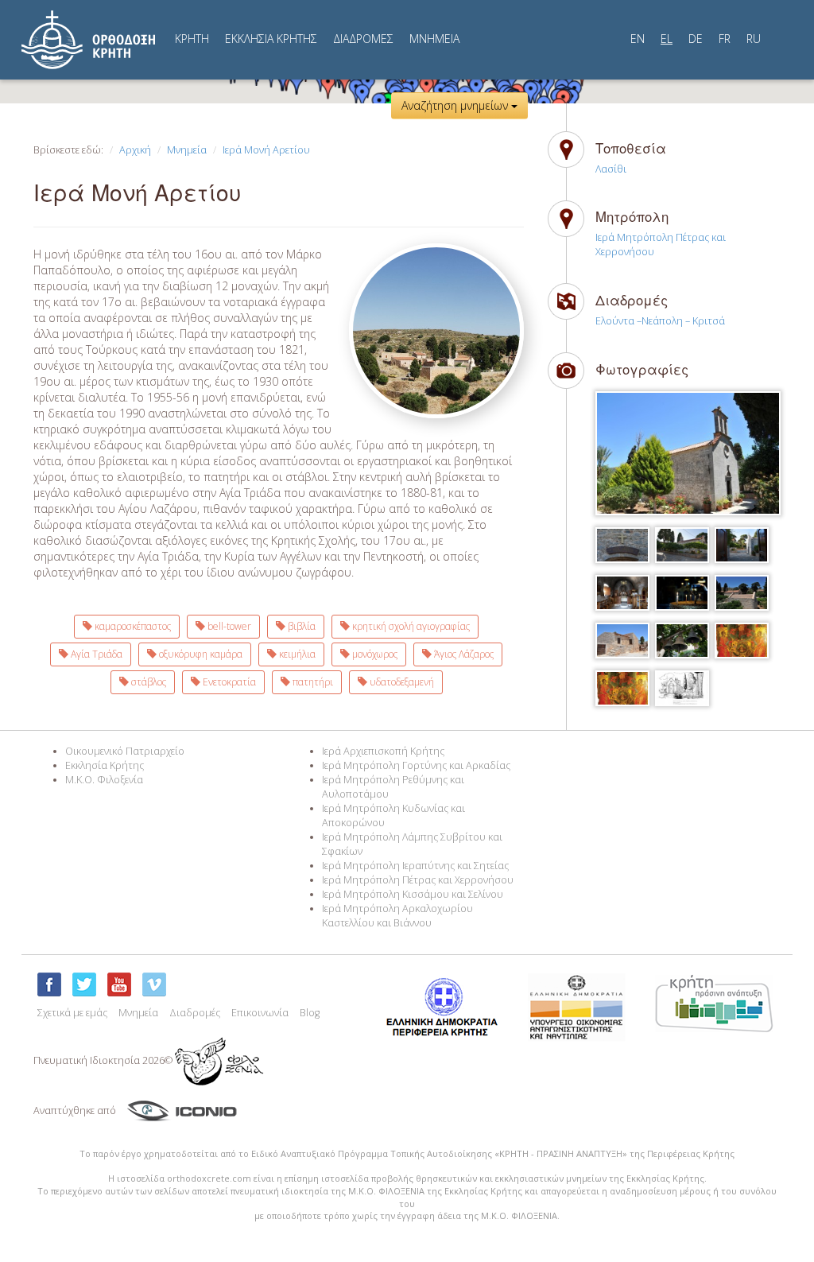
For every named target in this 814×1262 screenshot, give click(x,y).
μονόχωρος (373, 654)
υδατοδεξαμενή (400, 682)
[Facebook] (49, 984)
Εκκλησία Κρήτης (104, 765)
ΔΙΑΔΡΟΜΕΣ (363, 38)
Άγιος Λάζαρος (463, 654)
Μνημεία (187, 150)
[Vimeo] (154, 984)
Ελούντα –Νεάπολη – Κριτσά (660, 321)
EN (637, 38)
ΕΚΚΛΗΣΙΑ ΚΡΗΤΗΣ (271, 38)
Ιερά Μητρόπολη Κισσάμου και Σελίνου (412, 894)
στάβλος (147, 682)
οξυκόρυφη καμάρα (199, 654)
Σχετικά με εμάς (72, 1012)
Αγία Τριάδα (95, 654)
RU (753, 38)
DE (695, 38)
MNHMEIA (434, 38)
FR (725, 38)
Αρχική (135, 150)
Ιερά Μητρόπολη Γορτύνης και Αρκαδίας (416, 765)
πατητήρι (311, 682)
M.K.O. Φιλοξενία (104, 779)
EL (667, 38)
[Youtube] (119, 984)
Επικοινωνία (260, 1012)
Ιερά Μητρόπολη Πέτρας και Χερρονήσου (418, 880)
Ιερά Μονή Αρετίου (266, 150)
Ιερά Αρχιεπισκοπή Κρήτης (383, 751)
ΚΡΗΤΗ (192, 38)
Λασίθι (610, 169)
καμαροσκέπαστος (131, 626)
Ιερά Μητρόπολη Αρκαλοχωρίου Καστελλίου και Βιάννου (397, 916)
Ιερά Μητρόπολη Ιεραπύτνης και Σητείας (415, 865)
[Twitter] (84, 984)
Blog (310, 1012)
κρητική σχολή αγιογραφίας (410, 626)
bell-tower (228, 626)
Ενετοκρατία (228, 682)
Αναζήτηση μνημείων (456, 105)
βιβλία (300, 626)
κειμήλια (296, 654)
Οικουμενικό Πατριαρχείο (124, 751)
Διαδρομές (194, 1012)
